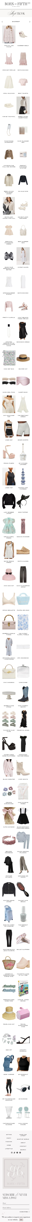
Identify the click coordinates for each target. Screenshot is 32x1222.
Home (9, 1145)
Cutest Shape (23, 267)
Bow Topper (23, 512)
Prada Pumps (9, 463)
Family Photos (24, 60)
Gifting (9, 1134)
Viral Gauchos (9, 93)
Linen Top (9, 487)
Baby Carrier (9, 1074)
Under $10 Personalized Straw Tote (8, 975)
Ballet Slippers (23, 949)
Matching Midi (23, 293)
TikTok (24, 57)
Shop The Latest (23, 1135)
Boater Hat (23, 368)
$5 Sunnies (23, 1098)
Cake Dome (23, 682)
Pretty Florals (9, 317)
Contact (23, 1146)
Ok (21, 1219)
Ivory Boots (23, 779)
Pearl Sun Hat (8, 1024)
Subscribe (24, 1211)
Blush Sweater (9, 779)
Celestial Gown (23, 730)
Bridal (24, 64)
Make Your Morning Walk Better (8, 268)
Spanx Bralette (9, 610)
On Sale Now (23, 191)
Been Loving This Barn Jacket (9, 192)
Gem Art (9, 1049)
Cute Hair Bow (8, 827)
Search (23, 1149)
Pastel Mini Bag (23, 610)
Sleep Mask (23, 392)
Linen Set (9, 439)
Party (9, 1138)
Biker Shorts (23, 439)
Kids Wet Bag (9, 368)
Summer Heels (23, 45)
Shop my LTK (24, 68)
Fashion (9, 1141)
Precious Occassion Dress (9, 243)
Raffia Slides (23, 561)
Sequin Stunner (23, 536)
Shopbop (8, 61)
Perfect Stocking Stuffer (23, 167)
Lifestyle (9, 1148)
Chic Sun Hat (9, 585)
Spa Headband (23, 657)
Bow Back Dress (23, 342)
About (23, 1142)
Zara (8, 65)
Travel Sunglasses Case (23, 1025)
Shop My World (23, 1139)
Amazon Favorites (8, 58)
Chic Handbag (8, 682)
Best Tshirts (23, 93)
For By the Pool (9, 116)
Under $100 (8, 69)
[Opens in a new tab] (8, 34)
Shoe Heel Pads (9, 392)
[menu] (29, 3)
